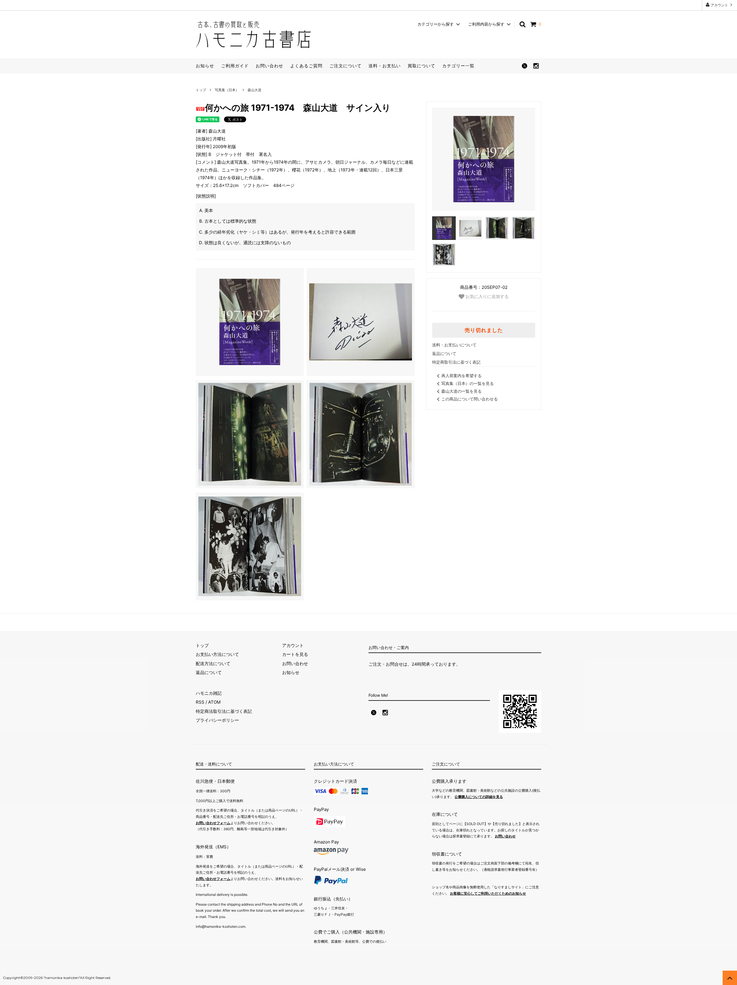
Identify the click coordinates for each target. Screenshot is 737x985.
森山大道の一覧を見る (461, 391)
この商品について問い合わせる (469, 398)
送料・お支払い (384, 65)
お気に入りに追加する (486, 296)
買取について (421, 65)
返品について (444, 353)
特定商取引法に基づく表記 (456, 362)
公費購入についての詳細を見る (479, 797)
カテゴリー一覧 (458, 65)
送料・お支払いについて (454, 344)
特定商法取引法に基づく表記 (224, 711)
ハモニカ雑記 (209, 693)
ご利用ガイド (235, 65)
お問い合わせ (269, 65)
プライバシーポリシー (217, 720)
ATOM (214, 702)
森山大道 (254, 90)
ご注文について (345, 65)
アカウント (719, 5)
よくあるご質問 (306, 65)
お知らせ (205, 65)
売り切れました (484, 330)
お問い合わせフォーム (213, 823)
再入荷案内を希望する (461, 375)
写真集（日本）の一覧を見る (467, 383)
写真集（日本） (227, 90)
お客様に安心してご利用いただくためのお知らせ (488, 893)
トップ (201, 90)
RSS (200, 702)
